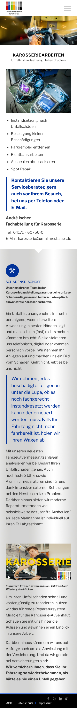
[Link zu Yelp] (54, 699)
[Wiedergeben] (9, 577)
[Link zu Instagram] (66, 699)
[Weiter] (62, 91)
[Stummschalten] (68, 577)
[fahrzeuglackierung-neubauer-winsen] (32, 8)
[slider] (30, 577)
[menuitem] (65, 8)
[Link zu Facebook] (48, 699)
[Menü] (65, 8)
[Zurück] (15, 91)
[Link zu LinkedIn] (60, 699)
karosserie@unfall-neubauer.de (44, 238)
